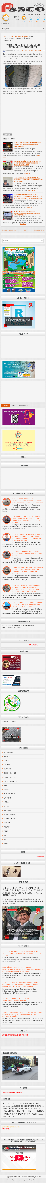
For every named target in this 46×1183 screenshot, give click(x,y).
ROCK (6, 835)
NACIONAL (7, 810)
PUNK (6, 831)
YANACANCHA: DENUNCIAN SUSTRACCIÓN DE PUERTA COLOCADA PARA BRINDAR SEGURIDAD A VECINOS (28, 501)
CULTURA (7, 765)
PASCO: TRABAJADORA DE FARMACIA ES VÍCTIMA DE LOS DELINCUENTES (23, 46)
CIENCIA (6, 761)
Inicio (25, 230)
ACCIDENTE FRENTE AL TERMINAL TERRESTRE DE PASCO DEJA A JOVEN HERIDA (27, 554)
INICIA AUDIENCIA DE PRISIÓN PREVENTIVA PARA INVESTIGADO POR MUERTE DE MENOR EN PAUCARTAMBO (28, 179)
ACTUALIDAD (13, 36)
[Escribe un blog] (6, 134)
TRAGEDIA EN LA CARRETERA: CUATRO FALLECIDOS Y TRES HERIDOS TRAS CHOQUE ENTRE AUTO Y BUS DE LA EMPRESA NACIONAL (28, 196)
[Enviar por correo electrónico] (4, 134)
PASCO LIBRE (22, 1177)
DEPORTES (7, 769)
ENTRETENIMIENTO (10, 781)
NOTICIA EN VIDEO (23, 36)
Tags (13, 405)
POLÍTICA (7, 827)
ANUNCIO (7, 756)
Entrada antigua (39, 230)
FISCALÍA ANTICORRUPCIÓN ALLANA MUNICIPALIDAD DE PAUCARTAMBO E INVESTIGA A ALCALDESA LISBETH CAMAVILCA (22, 969)
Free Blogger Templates (21, 1180)
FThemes (37, 1180)
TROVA (6, 844)
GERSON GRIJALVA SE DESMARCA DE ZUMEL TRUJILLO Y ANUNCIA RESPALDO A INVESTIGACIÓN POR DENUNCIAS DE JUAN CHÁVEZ (23, 891)
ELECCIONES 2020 (10, 773)
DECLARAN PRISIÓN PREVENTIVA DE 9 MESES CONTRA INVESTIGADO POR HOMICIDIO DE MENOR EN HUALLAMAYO (27, 163)
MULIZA (6, 806)
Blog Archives (23, 405)
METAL (6, 802)
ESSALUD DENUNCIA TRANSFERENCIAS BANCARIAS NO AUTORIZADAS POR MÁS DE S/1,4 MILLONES (28, 604)
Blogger (38, 1177)
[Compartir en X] (8, 134)
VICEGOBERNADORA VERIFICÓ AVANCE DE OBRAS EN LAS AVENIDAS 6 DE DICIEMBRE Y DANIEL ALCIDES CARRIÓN (22, 1014)
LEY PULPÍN (7, 798)
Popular (5, 405)
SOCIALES (7, 839)
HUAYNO (7, 790)
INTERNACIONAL (9, 794)
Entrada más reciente (9, 230)
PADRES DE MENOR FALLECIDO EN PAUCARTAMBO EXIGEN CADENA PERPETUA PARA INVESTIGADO (27, 213)
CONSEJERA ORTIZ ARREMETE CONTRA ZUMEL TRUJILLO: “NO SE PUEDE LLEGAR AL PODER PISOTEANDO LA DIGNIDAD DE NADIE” (21, 984)
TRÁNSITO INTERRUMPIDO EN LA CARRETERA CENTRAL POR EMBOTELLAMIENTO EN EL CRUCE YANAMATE (27, 144)
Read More (27, 174)
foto (5, 786)
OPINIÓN (7, 823)
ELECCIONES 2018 (10, 777)
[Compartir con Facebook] (11, 134)
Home (5, 36)
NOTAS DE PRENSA (10, 815)
